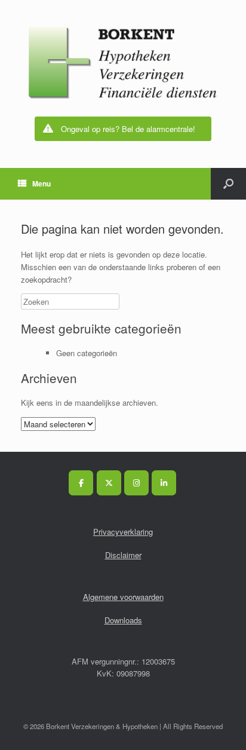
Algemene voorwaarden (123, 596)
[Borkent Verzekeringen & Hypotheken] (123, 63)
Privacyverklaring (123, 531)
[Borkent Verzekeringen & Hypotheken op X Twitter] (109, 482)
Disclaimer (123, 555)
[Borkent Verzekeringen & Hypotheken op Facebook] (81, 482)
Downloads (123, 620)
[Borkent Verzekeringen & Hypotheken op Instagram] (136, 482)
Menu (41, 183)
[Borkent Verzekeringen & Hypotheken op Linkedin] (164, 482)
